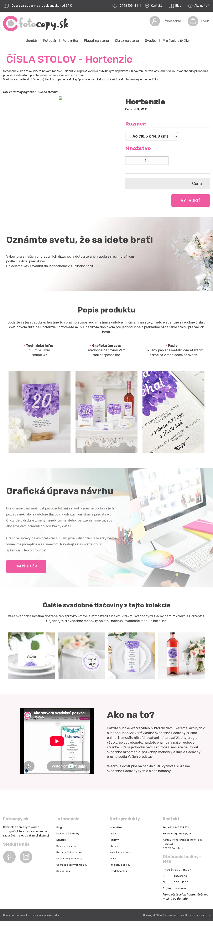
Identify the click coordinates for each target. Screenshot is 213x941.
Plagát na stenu (96, 41)
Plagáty (114, 839)
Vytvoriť (191, 200)
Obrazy (114, 846)
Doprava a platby (66, 846)
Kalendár (30, 41)
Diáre (113, 833)
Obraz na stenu (127, 41)
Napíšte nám (26, 566)
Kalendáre (116, 827)
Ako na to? (201, 5)
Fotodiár (49, 41)
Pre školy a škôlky (176, 41)
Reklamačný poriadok (69, 852)
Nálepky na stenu (120, 852)
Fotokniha (70, 41)
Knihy (113, 858)
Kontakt (156, 5)
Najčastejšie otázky (67, 833)
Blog (178, 5)
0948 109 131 (129, 5)
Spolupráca (63, 871)
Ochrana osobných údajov (71, 864)
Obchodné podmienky (69, 858)
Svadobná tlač (118, 871)
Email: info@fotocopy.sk (177, 833)
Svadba (151, 41)
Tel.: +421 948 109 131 (176, 827)
